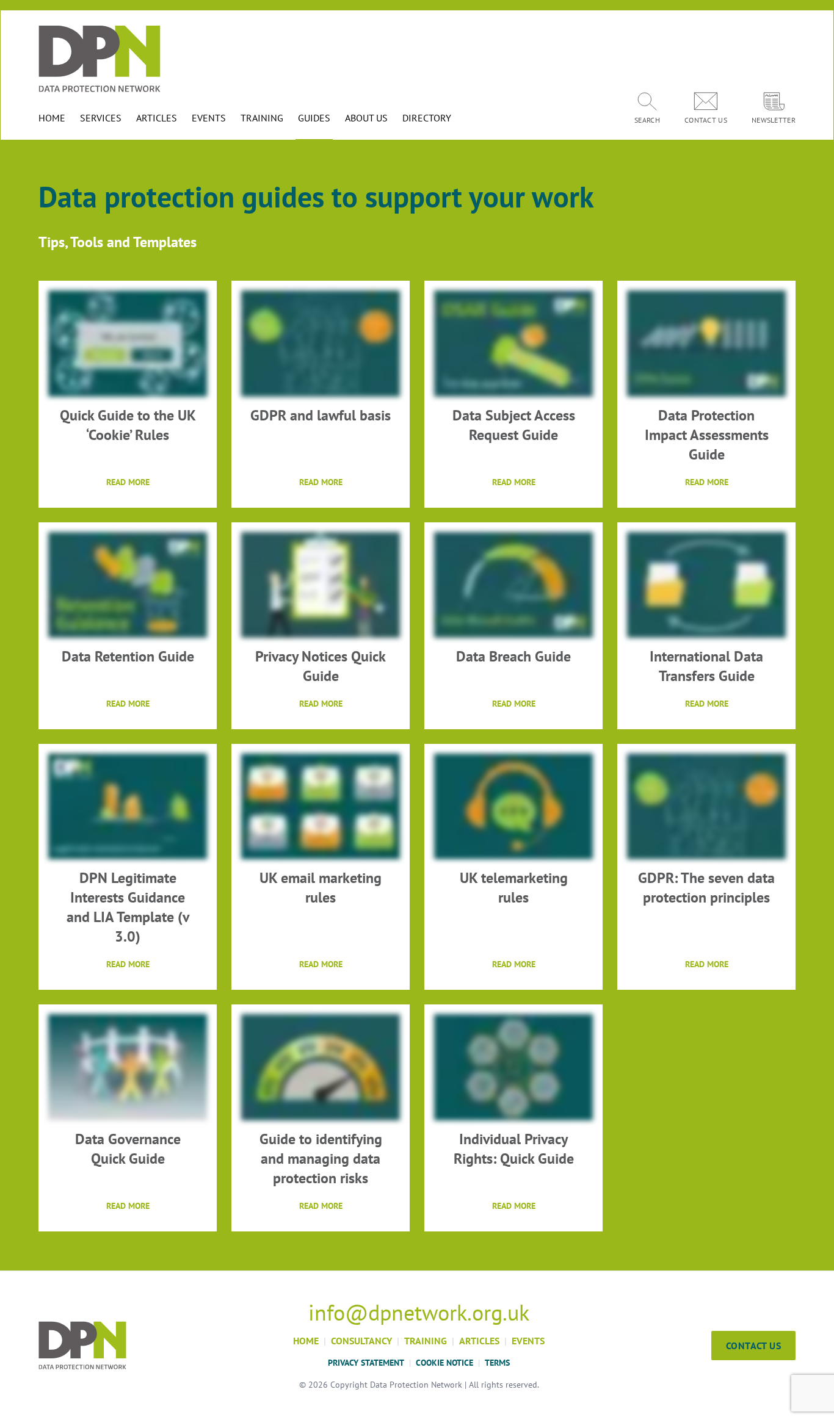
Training (425, 1341)
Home (306, 1341)
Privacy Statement (366, 1362)
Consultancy (361, 1341)
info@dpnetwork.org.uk (418, 1312)
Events (528, 1341)
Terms (497, 1362)
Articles (479, 1341)
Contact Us (753, 1345)
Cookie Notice (444, 1362)
